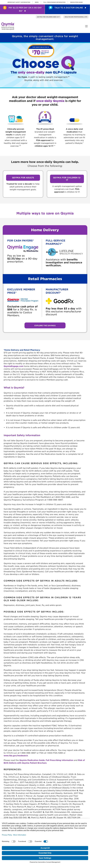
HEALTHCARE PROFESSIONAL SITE (76, 17)
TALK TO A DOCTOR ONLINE (69, 8)
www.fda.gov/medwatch (16, 756)
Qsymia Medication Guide (32, 760)
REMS (37, 2)
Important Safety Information (19, 2)
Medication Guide (76, 2)
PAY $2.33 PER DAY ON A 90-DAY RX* (25, 9)
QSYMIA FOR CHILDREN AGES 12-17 (48, 17)
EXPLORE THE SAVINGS (45, 325)
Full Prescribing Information (54, 2)
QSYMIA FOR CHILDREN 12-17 (67, 179)
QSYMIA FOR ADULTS (23, 178)
